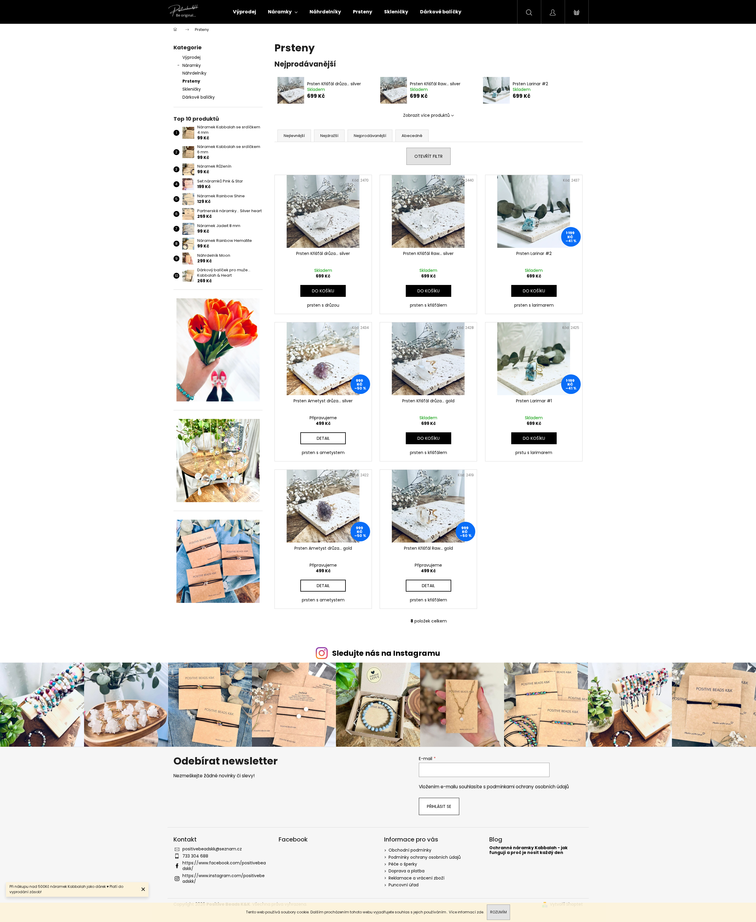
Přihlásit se (439, 806)
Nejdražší (329, 135)
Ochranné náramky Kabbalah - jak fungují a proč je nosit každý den (528, 850)
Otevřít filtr (428, 156)
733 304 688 (195, 856)
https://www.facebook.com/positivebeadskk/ (224, 865)
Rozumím (498, 912)
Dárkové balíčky (198, 97)
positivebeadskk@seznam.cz (212, 849)
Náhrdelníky (194, 73)
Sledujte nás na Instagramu (386, 653)
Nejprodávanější (370, 135)
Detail (323, 438)
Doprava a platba (406, 871)
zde (480, 912)
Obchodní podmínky (410, 850)
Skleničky (191, 89)
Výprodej (191, 57)
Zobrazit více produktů (426, 115)
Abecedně (412, 135)
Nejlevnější (294, 135)
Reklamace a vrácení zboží (416, 878)
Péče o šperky (403, 864)
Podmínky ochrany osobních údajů (425, 857)
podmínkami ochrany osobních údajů (528, 787)
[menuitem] (244, 12)
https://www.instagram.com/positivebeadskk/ (223, 878)
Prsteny (191, 81)
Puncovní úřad (404, 885)
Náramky (191, 65)
